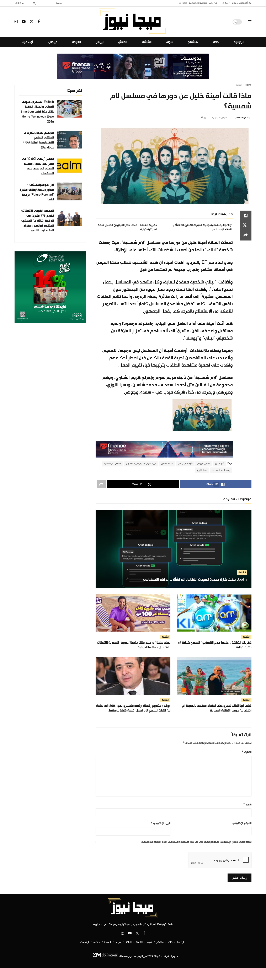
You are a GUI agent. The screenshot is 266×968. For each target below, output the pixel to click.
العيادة (76, 42)
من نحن (213, 3)
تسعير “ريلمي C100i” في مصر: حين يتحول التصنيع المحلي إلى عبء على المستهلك (38, 166)
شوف (169, 42)
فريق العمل (240, 118)
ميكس (52, 42)
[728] (133, 66)
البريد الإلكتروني (160, 823)
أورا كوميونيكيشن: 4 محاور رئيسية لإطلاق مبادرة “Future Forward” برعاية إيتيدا (37, 192)
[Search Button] (33, 3)
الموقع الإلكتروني (242, 823)
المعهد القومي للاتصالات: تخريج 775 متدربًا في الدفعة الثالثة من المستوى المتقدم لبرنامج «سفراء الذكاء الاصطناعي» (37, 220)
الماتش (122, 42)
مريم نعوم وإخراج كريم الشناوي (141, 464)
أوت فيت (27, 42)
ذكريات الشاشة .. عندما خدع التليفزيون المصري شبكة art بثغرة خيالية (127, 227)
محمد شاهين (167, 464)
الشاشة (146, 42)
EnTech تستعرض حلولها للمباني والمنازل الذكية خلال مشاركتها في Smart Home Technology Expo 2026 (37, 111)
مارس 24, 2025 (219, 118)
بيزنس (99, 42)
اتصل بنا (183, 3)
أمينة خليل (219, 464)
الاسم (247, 804)
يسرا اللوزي (202, 470)
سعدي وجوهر (203, 464)
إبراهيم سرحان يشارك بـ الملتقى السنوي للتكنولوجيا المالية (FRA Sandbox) (38, 140)
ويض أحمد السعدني (221, 470)
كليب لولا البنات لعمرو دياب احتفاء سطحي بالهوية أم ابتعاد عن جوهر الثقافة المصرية (216, 708)
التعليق (246, 752)
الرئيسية (239, 42)
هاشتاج (193, 42)
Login (18, 3)
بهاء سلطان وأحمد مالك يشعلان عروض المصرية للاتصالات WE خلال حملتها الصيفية (133, 645)
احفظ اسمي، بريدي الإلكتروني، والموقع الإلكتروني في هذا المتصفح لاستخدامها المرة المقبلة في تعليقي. (196, 842)
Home (248, 85)
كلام (216, 42)
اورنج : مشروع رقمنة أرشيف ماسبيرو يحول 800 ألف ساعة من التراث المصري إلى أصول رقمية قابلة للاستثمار (133, 708)
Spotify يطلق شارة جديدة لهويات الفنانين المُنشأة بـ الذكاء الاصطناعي (202, 227)
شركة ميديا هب (185, 464)
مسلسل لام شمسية (112, 464)
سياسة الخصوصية (198, 3)
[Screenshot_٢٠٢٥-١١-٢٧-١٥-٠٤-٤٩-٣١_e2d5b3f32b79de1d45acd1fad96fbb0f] (50, 287)
